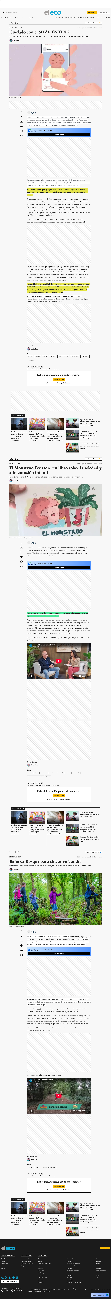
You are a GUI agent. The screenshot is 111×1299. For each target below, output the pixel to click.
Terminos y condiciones (104, 1289)
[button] (29, 112)
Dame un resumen (59, 134)
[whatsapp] (21, 131)
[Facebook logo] (13, 1278)
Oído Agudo (25, 17)
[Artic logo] (5, 1290)
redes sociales (59, 222)
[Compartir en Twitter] (21, 117)
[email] (21, 121)
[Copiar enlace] (21, 135)
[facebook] (21, 126)
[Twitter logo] (6, 1278)
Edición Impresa (71, 17)
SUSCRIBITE (91, 12)
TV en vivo (81, 17)
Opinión (31, 17)
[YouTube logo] (2, 1278)
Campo (12, 17)
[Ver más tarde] (21, 112)
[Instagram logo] (17, 1278)
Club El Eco (100, 17)
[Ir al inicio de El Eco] (52, 12)
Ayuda (86, 1289)
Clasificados (60, 17)
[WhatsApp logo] (9, 1278)
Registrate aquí (64, 383)
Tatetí (39, 1009)
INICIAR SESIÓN (59, 379)
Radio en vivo (90, 17)
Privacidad (93, 1289)
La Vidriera (18, 17)
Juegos (108, 17)
